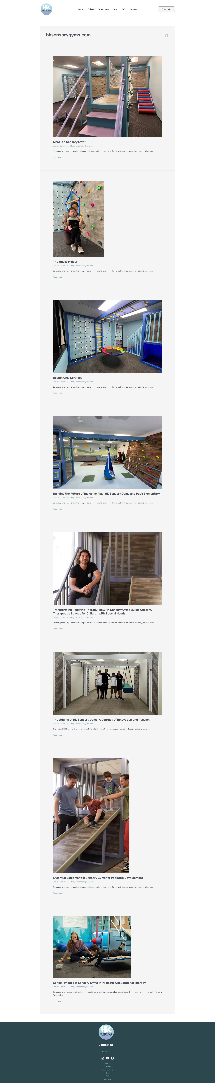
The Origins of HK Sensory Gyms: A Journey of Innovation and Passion (101, 719)
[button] (166, 9)
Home (80, 9)
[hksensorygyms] (102, 1058)
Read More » (58, 157)
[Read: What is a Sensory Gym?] (107, 96)
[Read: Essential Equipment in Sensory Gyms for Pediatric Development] (107, 815)
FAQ (124, 9)
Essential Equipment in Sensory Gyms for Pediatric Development (98, 878)
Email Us (106, 1051)
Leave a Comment (60, 146)
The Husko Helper (65, 261)
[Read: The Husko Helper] (107, 219)
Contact (133, 9)
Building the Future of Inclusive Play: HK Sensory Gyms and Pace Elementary (106, 493)
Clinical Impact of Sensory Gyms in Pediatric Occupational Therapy (99, 983)
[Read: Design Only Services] (107, 336)
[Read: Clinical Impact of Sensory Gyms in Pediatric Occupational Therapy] (107, 947)
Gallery (91, 9)
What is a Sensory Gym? (69, 142)
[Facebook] (112, 1058)
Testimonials (103, 9)
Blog (115, 9)
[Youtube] (107, 1058)
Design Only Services (67, 377)
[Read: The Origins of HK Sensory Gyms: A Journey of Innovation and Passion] (107, 683)
